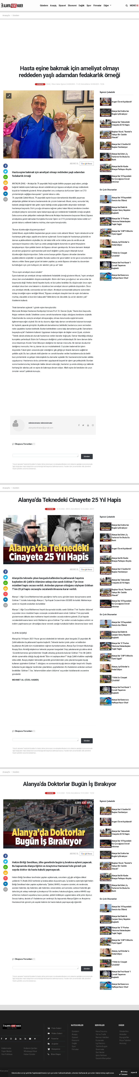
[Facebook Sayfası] (2, 1039)
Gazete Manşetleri (103, 1058)
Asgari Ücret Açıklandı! (122, 102)
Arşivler (54, 1044)
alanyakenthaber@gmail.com (41, 428)
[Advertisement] (70, 42)
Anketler (123, 1034)
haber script (5, 1074)
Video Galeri (56, 1033)
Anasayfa (6, 15)
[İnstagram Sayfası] (12, 1039)
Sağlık (81, 5)
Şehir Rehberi (101, 1055)
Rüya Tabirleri (125, 1040)
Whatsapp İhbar (30, 1051)
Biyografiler (124, 1037)
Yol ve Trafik (101, 1034)
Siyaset (62, 5)
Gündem (44, 5)
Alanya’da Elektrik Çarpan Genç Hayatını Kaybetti (121, 210)
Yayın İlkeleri (6, 1051)
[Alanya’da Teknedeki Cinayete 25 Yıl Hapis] (48, 539)
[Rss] (26, 1039)
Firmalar (97, 5)
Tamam (124, 1074)
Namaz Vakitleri (102, 1037)
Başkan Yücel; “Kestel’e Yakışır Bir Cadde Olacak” (122, 135)
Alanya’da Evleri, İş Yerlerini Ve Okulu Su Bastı (121, 157)
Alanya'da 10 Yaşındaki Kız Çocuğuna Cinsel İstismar (121, 179)
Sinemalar (100, 1049)
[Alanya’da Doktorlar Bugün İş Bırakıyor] (48, 824)
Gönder (87, 456)
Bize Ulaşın (56, 1054)
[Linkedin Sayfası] (21, 1039)
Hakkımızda (6, 1048)
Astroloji (122, 1043)
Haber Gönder (29, 1054)
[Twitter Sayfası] (7, 1039)
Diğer (107, 5)
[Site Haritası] (31, 1039)
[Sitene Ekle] (36, 1039)
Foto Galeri (56, 1028)
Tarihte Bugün (102, 1046)
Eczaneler (100, 1040)
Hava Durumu (101, 1031)
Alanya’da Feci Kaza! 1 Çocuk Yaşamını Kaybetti (121, 265)
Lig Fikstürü (100, 1043)
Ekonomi (72, 5)
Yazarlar (55, 1039)
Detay (124, 1072)
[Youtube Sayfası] (17, 1039)
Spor (89, 5)
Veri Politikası (6, 1054)
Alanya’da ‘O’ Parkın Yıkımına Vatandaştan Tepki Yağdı (121, 221)
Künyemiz (55, 1049)
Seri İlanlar (100, 1052)
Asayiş (53, 5)
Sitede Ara (123, 1031)
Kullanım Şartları (30, 1048)
